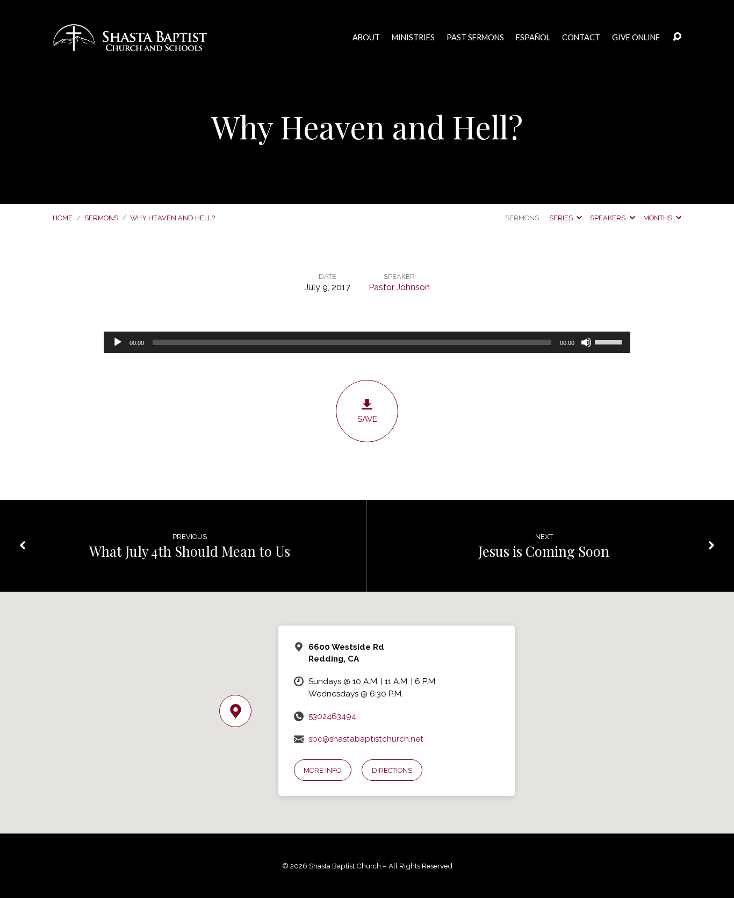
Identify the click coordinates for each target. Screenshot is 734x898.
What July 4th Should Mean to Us (189, 551)
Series (561, 218)
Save (367, 419)
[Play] (117, 342)
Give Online (636, 37)
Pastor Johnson (399, 287)
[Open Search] (677, 37)
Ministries (413, 37)
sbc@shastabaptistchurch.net (365, 739)
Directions (392, 770)
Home (63, 218)
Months (658, 218)
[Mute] (586, 342)
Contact (581, 37)
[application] (367, 342)
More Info (322, 770)
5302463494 (332, 716)
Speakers (608, 218)
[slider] (610, 341)
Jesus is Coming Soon (543, 551)
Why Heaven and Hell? (172, 218)
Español (533, 37)
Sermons (101, 218)
